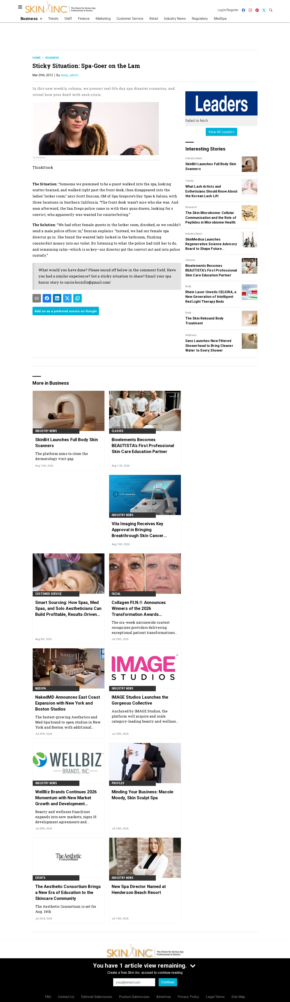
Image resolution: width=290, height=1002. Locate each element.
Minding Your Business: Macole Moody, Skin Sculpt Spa (142, 794)
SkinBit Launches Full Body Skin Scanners (210, 166)
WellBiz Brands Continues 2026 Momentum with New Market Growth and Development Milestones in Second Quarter (66, 798)
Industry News (193, 158)
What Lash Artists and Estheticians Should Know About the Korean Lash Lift (211, 191)
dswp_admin (70, 75)
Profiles (118, 783)
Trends (189, 180)
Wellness (190, 335)
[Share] (47, 298)
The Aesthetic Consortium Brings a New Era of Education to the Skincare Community (68, 892)
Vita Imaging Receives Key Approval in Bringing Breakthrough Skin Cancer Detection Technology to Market (143, 530)
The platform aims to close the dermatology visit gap (61, 456)
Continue (167, 982)
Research (191, 207)
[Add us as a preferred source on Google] (77, 298)
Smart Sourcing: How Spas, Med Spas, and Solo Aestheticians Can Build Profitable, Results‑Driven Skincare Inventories (68, 608)
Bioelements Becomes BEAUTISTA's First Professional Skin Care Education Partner (211, 270)
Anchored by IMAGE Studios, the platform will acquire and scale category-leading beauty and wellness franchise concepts (145, 716)
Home (36, 57)
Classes (190, 260)
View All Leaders (221, 131)
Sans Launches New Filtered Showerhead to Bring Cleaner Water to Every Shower (209, 345)
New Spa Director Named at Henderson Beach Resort (139, 889)
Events (40, 878)
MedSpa (40, 688)
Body (188, 286)
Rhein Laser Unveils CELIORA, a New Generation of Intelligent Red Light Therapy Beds (210, 297)
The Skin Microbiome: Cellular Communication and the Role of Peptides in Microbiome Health (210, 217)
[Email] (36, 298)
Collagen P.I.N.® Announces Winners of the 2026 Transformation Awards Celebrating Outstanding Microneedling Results (139, 608)
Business (52, 57)
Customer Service (48, 593)
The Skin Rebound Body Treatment (204, 320)
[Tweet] (67, 298)
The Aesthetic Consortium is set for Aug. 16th (65, 909)
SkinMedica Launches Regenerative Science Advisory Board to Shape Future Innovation (211, 244)
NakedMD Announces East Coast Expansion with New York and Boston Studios (67, 703)
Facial (116, 593)
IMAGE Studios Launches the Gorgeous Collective (140, 700)
